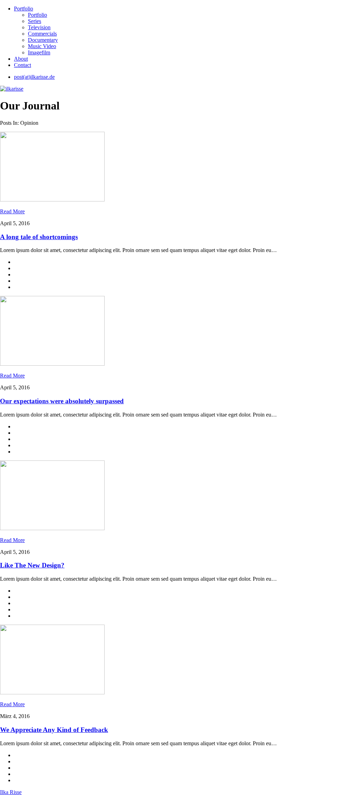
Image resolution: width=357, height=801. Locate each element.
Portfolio (23, 9)
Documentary (43, 40)
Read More (12, 211)
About (21, 59)
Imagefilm (39, 52)
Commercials (42, 34)
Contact (22, 65)
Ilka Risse (11, 792)
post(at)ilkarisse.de (34, 77)
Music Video (42, 46)
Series (34, 21)
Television (39, 27)
